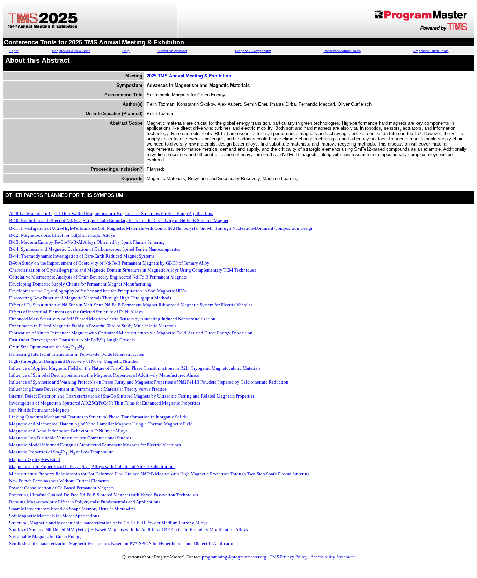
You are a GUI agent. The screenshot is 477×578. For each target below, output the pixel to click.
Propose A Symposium (253, 51)
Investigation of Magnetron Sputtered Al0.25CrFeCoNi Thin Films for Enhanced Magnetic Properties (104, 403)
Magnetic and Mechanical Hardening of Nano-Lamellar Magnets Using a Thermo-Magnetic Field (101, 424)
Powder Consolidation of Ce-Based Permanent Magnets (61, 487)
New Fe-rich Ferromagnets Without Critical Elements (59, 480)
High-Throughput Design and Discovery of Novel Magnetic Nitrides (73, 361)
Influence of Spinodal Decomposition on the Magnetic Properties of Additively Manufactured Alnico (104, 375)
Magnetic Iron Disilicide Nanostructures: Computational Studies (70, 437)
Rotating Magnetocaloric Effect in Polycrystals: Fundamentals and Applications (84, 501)
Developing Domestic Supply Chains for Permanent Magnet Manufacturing (80, 284)
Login (14, 51)
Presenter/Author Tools (342, 51)
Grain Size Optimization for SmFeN (46, 346)
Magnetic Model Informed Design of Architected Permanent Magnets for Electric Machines (95, 444)
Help (126, 51)
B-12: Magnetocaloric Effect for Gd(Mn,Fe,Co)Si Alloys (62, 235)
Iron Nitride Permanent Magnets (39, 410)
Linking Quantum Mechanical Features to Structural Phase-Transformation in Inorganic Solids (98, 417)
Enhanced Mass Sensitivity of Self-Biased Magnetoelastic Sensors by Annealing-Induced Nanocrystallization (112, 318)
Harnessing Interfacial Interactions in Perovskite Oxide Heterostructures (76, 354)
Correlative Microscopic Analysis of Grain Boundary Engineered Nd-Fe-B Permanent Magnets (98, 277)
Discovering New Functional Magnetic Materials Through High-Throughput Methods (90, 298)
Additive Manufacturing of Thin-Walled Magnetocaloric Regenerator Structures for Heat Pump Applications (111, 213)
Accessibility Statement (332, 557)
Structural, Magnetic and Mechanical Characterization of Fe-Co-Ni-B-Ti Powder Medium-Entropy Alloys (108, 522)
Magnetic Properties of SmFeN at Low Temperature (61, 451)
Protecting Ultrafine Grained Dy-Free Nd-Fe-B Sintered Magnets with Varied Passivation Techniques (103, 494)
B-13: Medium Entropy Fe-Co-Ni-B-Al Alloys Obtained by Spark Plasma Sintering (87, 242)
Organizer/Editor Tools (430, 51)
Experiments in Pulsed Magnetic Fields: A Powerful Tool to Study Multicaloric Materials (92, 325)
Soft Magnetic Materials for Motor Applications (54, 515)
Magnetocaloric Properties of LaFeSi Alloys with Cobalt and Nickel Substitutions (92, 466)
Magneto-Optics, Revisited (34, 459)
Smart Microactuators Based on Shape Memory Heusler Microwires (72, 508)
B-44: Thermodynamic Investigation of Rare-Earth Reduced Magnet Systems (81, 256)
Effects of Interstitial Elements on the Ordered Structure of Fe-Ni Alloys (76, 311)
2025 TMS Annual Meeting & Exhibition (189, 76)
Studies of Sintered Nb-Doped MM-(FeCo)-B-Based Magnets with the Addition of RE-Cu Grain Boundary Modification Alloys (128, 529)
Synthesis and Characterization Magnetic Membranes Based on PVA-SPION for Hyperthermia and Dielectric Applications (123, 543)
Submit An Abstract (172, 51)
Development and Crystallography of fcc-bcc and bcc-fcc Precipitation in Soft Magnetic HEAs (98, 291)
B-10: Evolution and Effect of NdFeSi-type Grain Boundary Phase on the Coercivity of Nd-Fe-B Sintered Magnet (118, 220)
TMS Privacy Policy (289, 557)
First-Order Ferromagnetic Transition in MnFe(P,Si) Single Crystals (72, 339)
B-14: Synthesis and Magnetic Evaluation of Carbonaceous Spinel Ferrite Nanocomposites (94, 249)
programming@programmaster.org (234, 557)
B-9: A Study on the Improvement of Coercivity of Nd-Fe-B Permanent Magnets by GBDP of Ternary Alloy (109, 263)
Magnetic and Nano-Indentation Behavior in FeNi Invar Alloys (68, 431)
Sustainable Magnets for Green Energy (45, 536)
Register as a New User (71, 51)
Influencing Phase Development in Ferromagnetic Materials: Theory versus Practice (88, 389)
